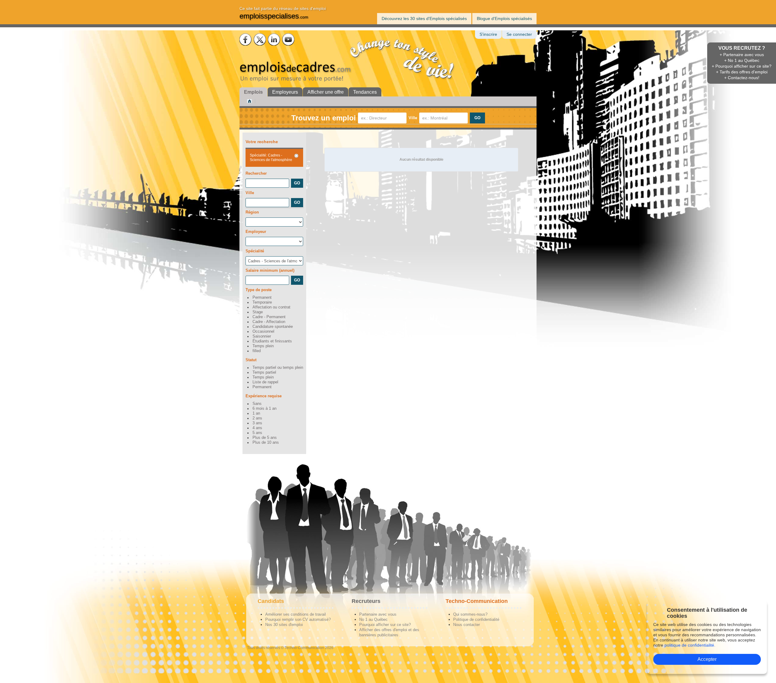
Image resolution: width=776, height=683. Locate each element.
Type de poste (259, 290)
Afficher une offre (325, 92)
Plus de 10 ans (266, 442)
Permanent (262, 297)
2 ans (257, 418)
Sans (257, 404)
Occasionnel (263, 331)
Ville (413, 118)
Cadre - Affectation (269, 322)
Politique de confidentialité (476, 619)
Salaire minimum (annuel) (270, 270)
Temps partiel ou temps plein (278, 367)
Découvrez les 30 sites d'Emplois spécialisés (424, 18)
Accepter (707, 659)
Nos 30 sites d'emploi (284, 624)
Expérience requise (264, 396)
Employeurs (285, 92)
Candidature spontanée (273, 327)
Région (252, 212)
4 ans (257, 428)
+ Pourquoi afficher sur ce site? (741, 66)
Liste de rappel (265, 382)
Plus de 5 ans (265, 438)
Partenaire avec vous (377, 614)
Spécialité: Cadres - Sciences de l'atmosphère (271, 157)
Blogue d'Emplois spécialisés (504, 18)
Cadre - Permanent (269, 317)
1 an (256, 413)
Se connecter (519, 34)
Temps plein (263, 346)
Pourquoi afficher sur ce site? (385, 624)
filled (257, 351)
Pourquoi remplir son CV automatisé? (298, 619)
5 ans (257, 433)
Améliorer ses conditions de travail (295, 614)
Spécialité (255, 251)
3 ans (257, 423)
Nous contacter (466, 624)
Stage (258, 312)
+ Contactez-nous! (741, 77)
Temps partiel (264, 372)
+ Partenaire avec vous (742, 54)
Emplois (253, 92)
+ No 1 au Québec (741, 60)
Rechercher (256, 173)
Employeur (256, 231)
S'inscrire (488, 34)
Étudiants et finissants (272, 341)
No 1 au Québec (373, 619)
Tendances (365, 92)
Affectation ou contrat (271, 307)
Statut (251, 360)
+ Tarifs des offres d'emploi (742, 71)
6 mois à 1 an (264, 408)
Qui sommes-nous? (470, 614)
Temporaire (262, 302)
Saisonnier (262, 336)
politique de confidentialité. (689, 645)
